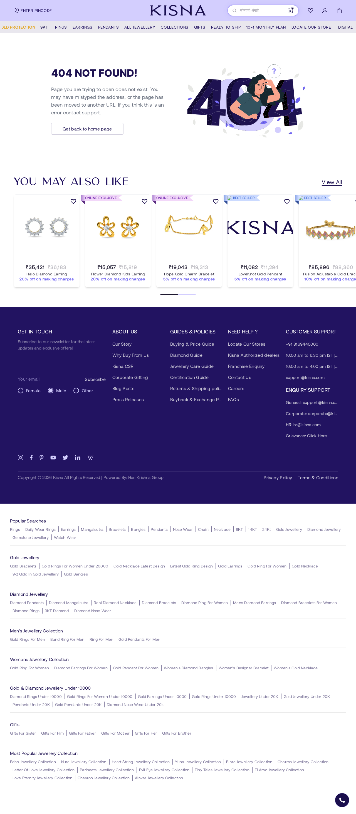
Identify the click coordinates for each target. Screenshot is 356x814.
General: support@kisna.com (312, 402)
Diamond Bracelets (159, 602)
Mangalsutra (92, 529)
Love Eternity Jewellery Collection (42, 777)
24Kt (266, 529)
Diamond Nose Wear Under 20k (135, 704)
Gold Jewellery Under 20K (307, 696)
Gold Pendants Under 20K (78, 704)
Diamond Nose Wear (92, 610)
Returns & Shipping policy (196, 388)
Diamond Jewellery (324, 529)
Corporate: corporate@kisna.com (312, 413)
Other (87, 390)
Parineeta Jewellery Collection (107, 769)
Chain (203, 529)
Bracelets (117, 529)
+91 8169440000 (302, 343)
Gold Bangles (76, 574)
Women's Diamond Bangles (188, 667)
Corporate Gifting (130, 377)
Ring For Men (101, 639)
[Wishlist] (310, 10)
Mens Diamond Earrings (254, 602)
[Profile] (325, 10)
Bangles (138, 529)
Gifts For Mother (115, 733)
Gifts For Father (82, 733)
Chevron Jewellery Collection (104, 777)
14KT (252, 529)
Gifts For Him (52, 733)
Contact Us (239, 377)
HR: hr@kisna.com (303, 424)
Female (33, 390)
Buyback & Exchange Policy (196, 399)
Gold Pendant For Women (136, 667)
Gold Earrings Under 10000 (162, 696)
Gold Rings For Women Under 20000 (75, 566)
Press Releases (128, 399)
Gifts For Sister (23, 733)
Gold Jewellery (289, 529)
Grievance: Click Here (306, 435)
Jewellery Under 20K (259, 696)
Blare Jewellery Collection (249, 761)
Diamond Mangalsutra (68, 602)
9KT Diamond (57, 610)
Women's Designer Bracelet (244, 667)
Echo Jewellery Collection (33, 761)
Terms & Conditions (318, 477)
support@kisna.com (305, 377)
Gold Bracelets (23, 566)
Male (61, 390)
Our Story (122, 343)
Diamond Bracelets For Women (309, 602)
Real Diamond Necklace (115, 602)
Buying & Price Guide (192, 343)
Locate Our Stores (246, 343)
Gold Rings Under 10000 (214, 696)
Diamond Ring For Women (204, 602)
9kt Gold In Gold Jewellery (36, 574)
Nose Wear (183, 529)
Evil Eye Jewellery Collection (164, 769)
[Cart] (339, 10)
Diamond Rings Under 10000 (36, 696)
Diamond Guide (186, 355)
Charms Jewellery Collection (303, 761)
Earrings (68, 529)
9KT (239, 529)
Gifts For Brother (176, 733)
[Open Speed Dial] (342, 800)
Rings (15, 529)
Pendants (159, 529)
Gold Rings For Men (27, 639)
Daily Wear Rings (40, 529)
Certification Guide (189, 377)
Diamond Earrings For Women (81, 667)
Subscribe (95, 379)
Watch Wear (65, 537)
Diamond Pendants (27, 602)
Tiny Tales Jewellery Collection (222, 769)
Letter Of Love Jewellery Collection (44, 769)
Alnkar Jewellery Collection (159, 777)
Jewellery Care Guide (192, 366)
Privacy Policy (278, 477)
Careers (236, 388)
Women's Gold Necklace (296, 667)
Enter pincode (36, 10)
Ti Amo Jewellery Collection (279, 769)
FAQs (233, 399)
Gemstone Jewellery (31, 537)
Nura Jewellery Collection (84, 761)
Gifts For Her (146, 733)
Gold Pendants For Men (139, 639)
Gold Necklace (305, 566)
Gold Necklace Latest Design (139, 566)
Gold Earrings (230, 566)
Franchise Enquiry (246, 366)
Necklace (222, 529)
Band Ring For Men (67, 639)
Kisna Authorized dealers (254, 355)
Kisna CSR (123, 366)
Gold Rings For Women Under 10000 (100, 696)
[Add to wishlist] (73, 202)
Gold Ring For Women (267, 566)
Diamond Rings (26, 610)
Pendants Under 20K (31, 704)
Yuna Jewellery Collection (198, 761)
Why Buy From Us (130, 355)
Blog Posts (123, 388)
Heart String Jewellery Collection (141, 761)
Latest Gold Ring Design (191, 566)
